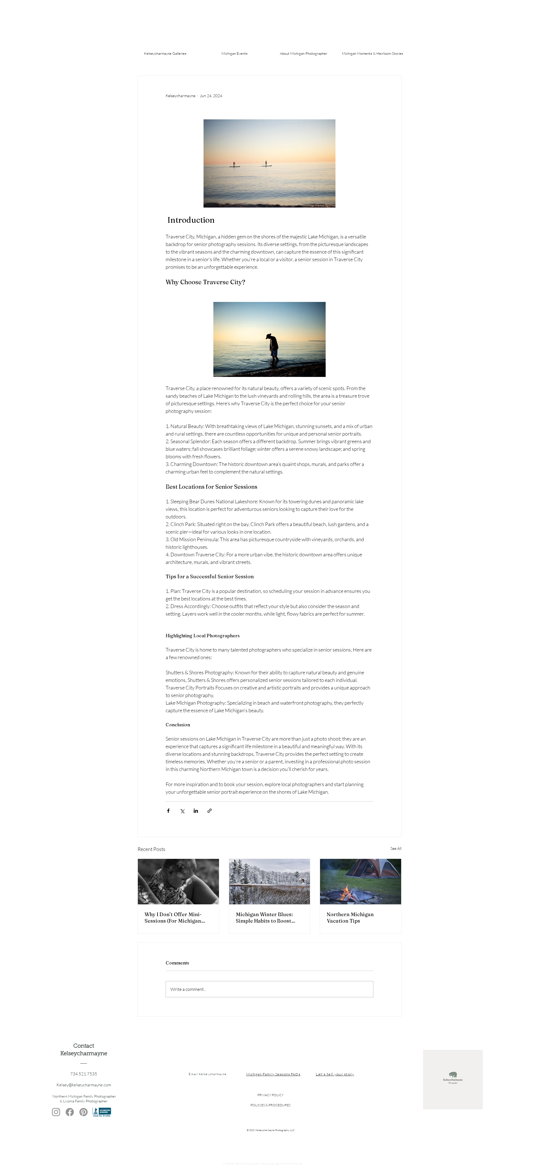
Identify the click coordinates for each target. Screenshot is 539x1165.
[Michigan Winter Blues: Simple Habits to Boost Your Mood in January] (269, 881)
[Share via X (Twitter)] (182, 810)
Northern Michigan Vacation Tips (350, 917)
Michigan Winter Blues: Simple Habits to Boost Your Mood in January (264, 917)
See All (395, 848)
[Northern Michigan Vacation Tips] (360, 881)
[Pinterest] (83, 1112)
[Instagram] (56, 1112)
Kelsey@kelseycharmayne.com (83, 1084)
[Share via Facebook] (168, 810)
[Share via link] (209, 810)
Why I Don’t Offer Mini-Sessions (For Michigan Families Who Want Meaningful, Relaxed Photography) (173, 917)
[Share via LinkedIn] (195, 810)
